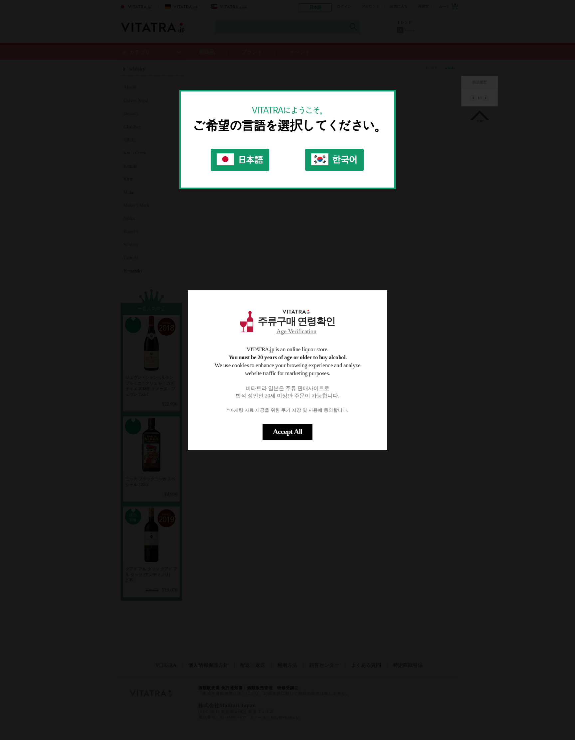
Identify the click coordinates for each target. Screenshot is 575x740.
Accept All (287, 431)
